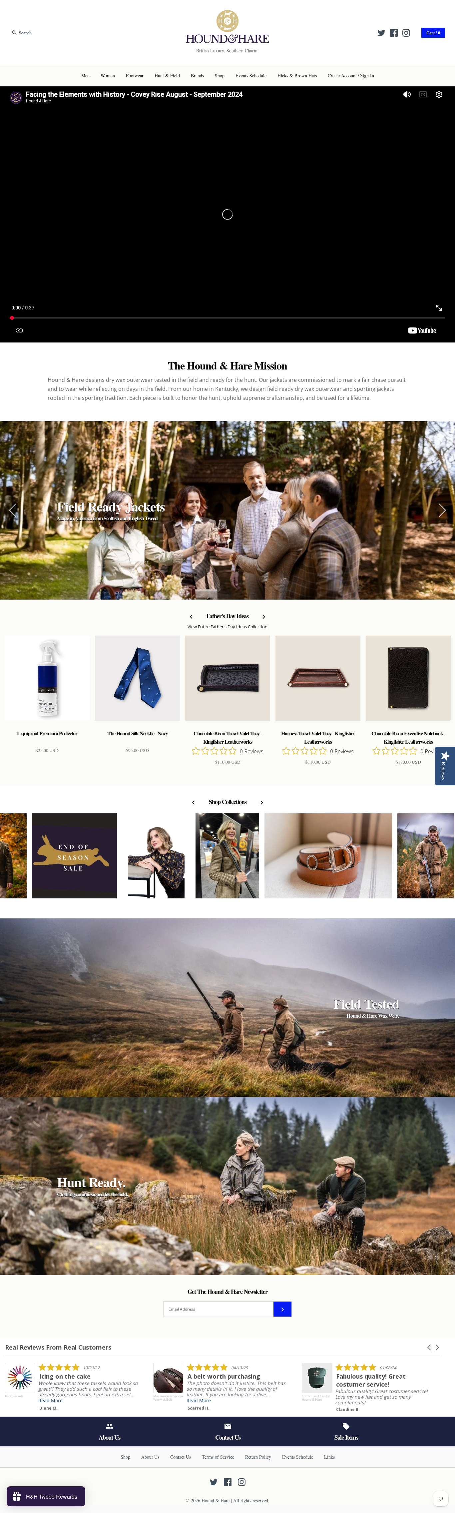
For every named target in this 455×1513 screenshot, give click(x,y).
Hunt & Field (167, 75)
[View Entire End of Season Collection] (74, 859)
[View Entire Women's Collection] (227, 859)
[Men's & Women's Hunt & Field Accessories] (227, 14)
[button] (430, 1347)
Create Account (342, 75)
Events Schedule (250, 75)
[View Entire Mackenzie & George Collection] (328, 859)
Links (329, 1457)
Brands (197, 75)
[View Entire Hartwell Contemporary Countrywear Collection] (156, 859)
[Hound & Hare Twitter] (381, 33)
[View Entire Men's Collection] (425, 859)
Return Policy (258, 1457)
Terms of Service (218, 1457)
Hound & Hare (215, 1500)
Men (85, 75)
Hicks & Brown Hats (297, 75)
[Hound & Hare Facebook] (394, 33)
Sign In (367, 75)
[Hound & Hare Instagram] (406, 33)
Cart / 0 (433, 33)
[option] (227, 510)
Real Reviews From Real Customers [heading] (58, 1347)
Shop (220, 75)
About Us (150, 1457)
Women (108, 75)
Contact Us (180, 1457)
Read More (28, 1400)
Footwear (135, 75)
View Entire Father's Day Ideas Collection (227, 627)
